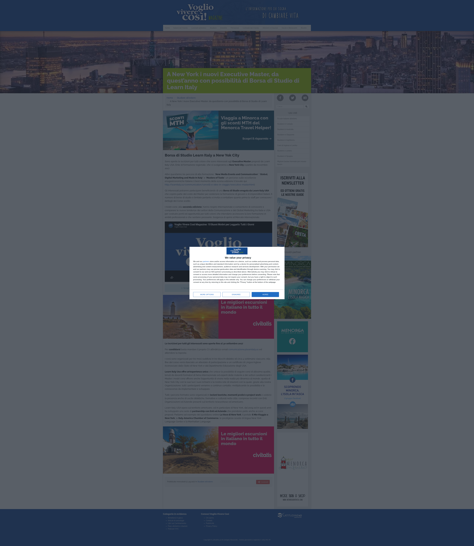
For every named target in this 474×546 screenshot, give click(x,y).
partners (206, 261)
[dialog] (237, 273)
